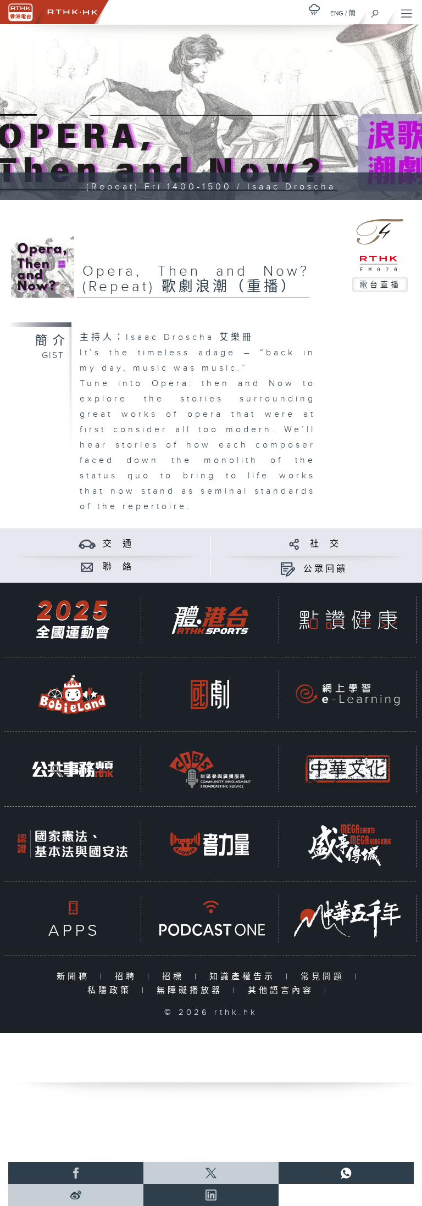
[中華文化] (348, 769)
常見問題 (325, 976)
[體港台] (210, 619)
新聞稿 (76, 976)
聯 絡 (118, 567)
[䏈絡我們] (87, 567)
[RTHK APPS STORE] (72, 918)
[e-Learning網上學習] (348, 694)
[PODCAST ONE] (210, 918)
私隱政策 (111, 990)
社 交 (325, 544)
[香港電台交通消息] (87, 544)
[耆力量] (210, 843)
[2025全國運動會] (72, 619)
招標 (175, 976)
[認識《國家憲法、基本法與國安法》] (72, 843)
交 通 (118, 544)
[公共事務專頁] (72, 769)
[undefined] (314, 9)
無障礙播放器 (192, 990)
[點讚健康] (348, 619)
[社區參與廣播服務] (210, 769)
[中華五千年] (348, 918)
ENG (336, 13)
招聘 (128, 976)
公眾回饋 (325, 569)
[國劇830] (210, 694)
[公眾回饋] (287, 569)
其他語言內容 (283, 990)
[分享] (294, 544)
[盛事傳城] (348, 843)
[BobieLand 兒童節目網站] (72, 694)
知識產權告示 (244, 976)
